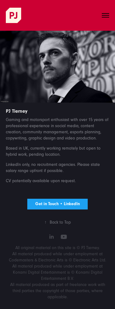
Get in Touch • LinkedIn (57, 203)
